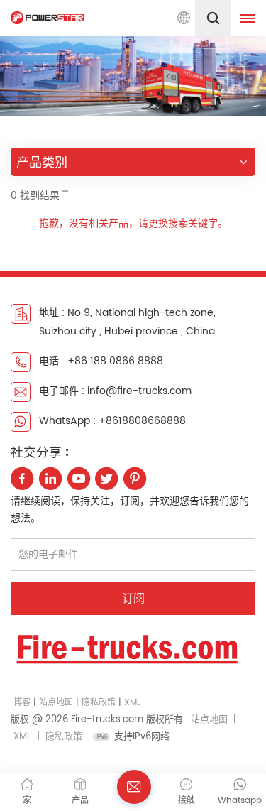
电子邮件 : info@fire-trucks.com (115, 391)
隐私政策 (99, 702)
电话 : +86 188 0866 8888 (101, 361)
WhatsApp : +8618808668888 (112, 421)
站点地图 (56, 702)
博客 (22, 702)
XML (132, 702)
